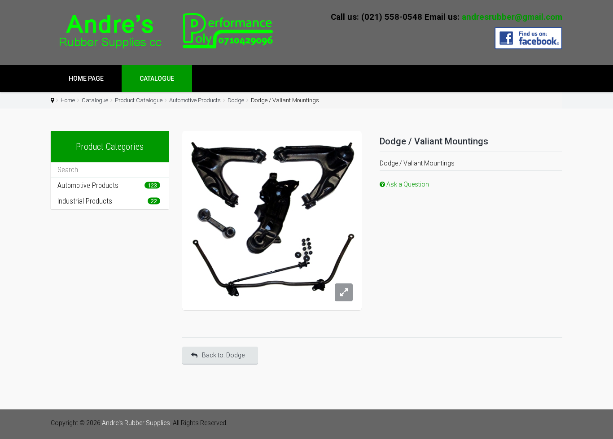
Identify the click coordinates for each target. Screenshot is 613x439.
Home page (86, 78)
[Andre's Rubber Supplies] (163, 31)
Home (68, 100)
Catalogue (157, 78)
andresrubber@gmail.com (512, 17)
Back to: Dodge (223, 355)
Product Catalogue (138, 100)
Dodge (236, 100)
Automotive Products (195, 100)
